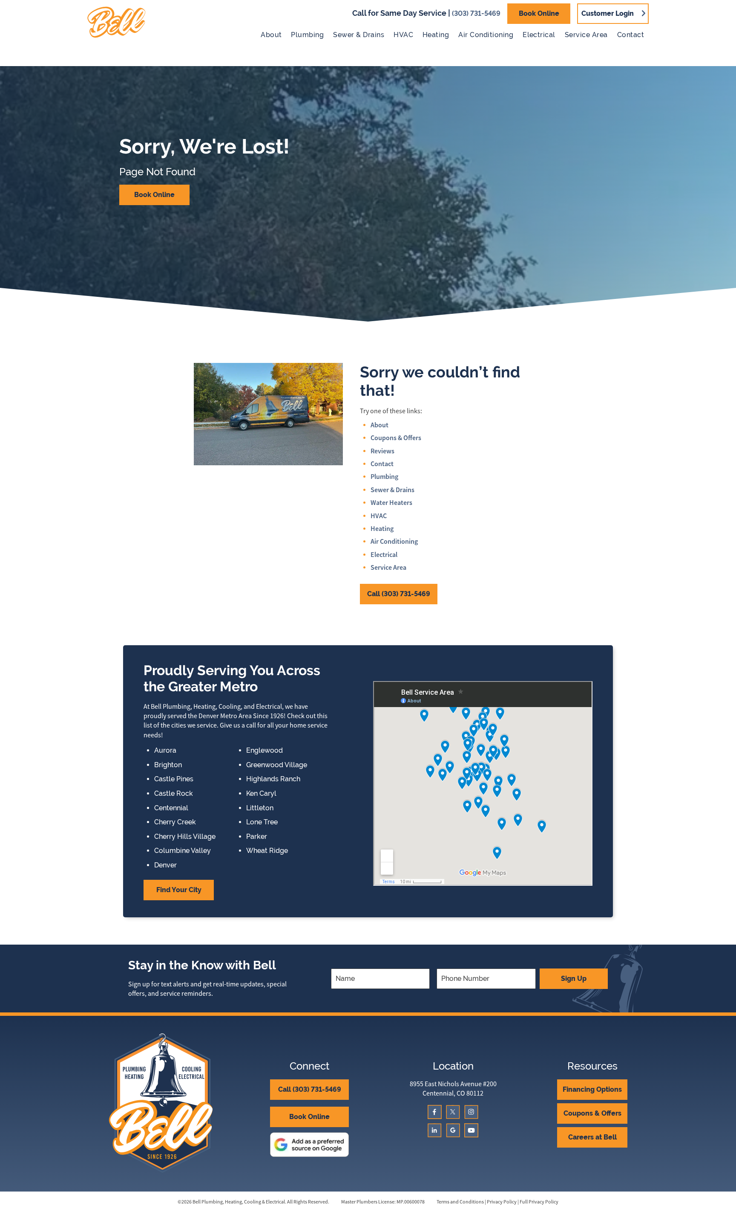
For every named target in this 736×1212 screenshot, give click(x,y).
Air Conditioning (485, 35)
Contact (630, 35)
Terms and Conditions (460, 1201)
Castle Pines (173, 779)
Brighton (168, 765)
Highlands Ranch (273, 779)
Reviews (382, 451)
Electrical (539, 35)
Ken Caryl (261, 793)
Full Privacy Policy (539, 1201)
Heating (436, 35)
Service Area (586, 35)
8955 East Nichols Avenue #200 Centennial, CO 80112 (453, 1089)
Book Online (539, 13)
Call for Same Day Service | (426, 13)
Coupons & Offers (396, 437)
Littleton (259, 808)
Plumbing (307, 35)
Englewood (264, 750)
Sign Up (573, 978)
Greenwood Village (276, 765)
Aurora (165, 750)
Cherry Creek (175, 822)
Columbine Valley (182, 851)
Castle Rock (173, 793)
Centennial (171, 808)
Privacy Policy (502, 1201)
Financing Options (592, 1089)
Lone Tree (262, 822)
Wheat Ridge (267, 851)
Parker (256, 837)
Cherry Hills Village (185, 837)
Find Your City (178, 890)
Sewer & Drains (358, 35)
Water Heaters (391, 502)
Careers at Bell (592, 1137)
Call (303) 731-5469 (398, 594)
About (271, 35)
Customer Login (607, 13)
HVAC (403, 35)
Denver (165, 865)
